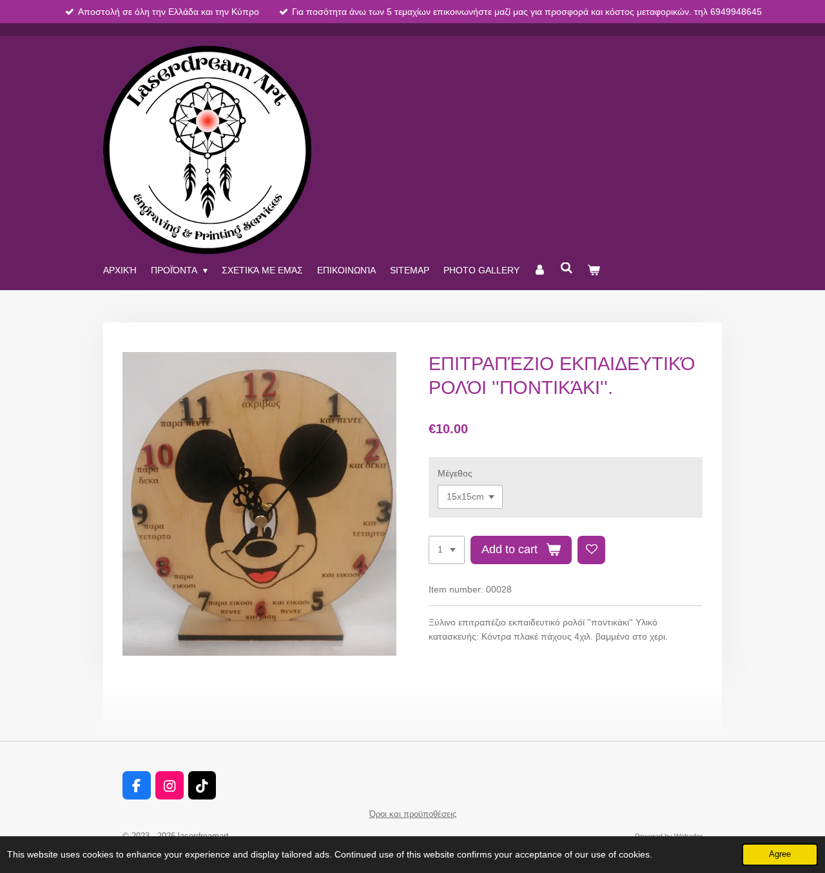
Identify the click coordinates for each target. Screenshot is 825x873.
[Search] (566, 268)
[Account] (540, 270)
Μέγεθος (455, 473)
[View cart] (593, 270)
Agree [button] (780, 854)
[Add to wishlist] (592, 550)
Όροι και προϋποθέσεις (412, 814)
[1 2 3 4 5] (447, 550)
